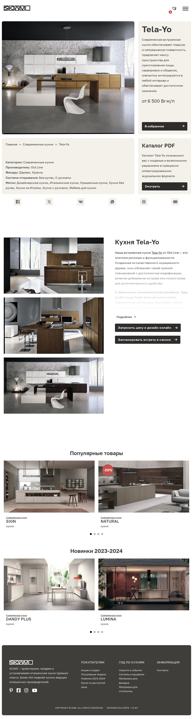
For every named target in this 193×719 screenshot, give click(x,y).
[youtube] (34, 690)
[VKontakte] (80, 202)
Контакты (162, 670)
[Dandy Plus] (49, 608)
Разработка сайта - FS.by (122, 707)
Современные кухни (38, 144)
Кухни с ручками (55, 188)
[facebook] (19, 690)
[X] (49, 202)
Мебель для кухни (82, 188)
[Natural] (143, 510)
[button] (164, 126)
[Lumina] (143, 608)
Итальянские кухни (64, 183)
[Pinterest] (144, 202)
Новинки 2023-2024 (93, 678)
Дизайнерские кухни (32, 183)
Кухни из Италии (28, 188)
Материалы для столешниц (128, 689)
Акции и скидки (90, 670)
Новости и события (130, 670)
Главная (11, 144)
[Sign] (49, 510)
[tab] (91, 534)
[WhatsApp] (112, 202)
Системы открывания (131, 674)
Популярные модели (93, 674)
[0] (175, 9)
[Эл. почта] (175, 202)
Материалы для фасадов (128, 680)
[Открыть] (185, 11)
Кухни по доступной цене (93, 684)
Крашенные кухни (93, 183)
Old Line (37, 167)
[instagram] (26, 690)
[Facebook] (17, 202)
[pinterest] (11, 690)
